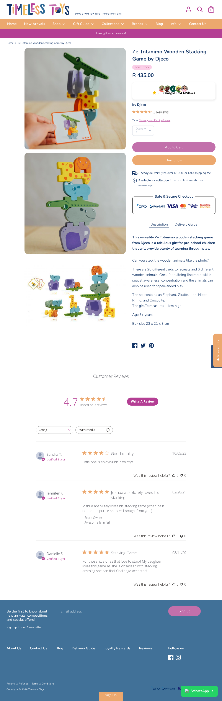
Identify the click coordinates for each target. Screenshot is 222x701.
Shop (56, 23)
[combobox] (54, 430)
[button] (173, 91)
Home (12, 23)
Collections (111, 23)
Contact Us (197, 23)
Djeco (141, 104)
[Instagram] (179, 658)
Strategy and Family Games (154, 120)
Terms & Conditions (43, 683)
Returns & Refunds (17, 683)
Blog (159, 23)
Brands (138, 23)
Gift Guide (81, 23)
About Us (14, 648)
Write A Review (143, 401)
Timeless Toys (36, 689)
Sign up (184, 611)
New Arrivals (34, 23)
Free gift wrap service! (111, 33)
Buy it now (174, 160)
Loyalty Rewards (117, 648)
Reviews (146, 648)
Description (159, 224)
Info (173, 23)
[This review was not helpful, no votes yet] (181, 475)
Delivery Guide (186, 224)
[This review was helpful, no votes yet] (173, 475)
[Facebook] (171, 658)
